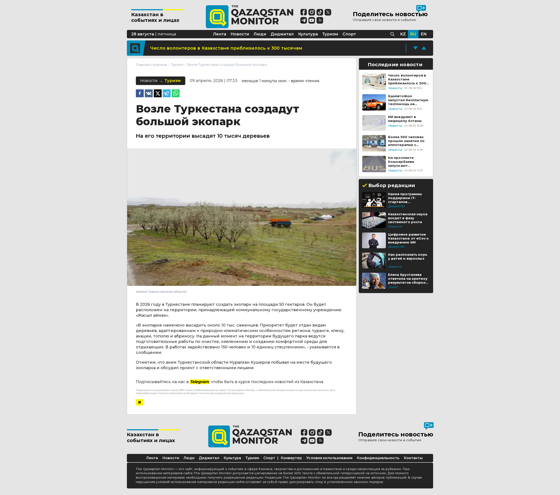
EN (424, 34)
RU (413, 34)
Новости (170, 458)
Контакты (413, 458)
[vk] (149, 93)
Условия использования (329, 458)
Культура (232, 458)
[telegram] (167, 93)
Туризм (252, 458)
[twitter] (158, 93)
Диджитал (209, 458)
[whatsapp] (176, 93)
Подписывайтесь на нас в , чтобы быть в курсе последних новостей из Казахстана (229, 381)
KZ (403, 34)
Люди (189, 458)
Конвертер (291, 458)
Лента (152, 458)
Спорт (269, 458)
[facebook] (140, 93)
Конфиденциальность (378, 458)
